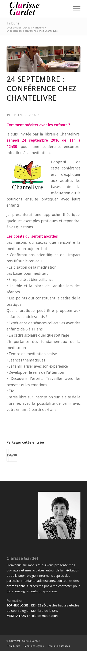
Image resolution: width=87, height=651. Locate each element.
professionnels (17, 586)
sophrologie (27, 575)
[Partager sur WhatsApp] (12, 455)
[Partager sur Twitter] (9, 455)
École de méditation (43, 615)
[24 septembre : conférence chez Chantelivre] (43, 59)
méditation (71, 570)
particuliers (15, 580)
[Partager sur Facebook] (7, 455)
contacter (65, 586)
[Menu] (74, 8)
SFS (54, 610)
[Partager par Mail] (15, 455)
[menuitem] (13, 646)
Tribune (13, 23)
